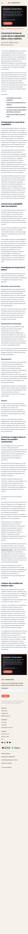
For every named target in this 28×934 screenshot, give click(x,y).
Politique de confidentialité (8, 756)
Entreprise (3, 725)
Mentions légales (5, 753)
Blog (2, 29)
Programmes (4, 713)
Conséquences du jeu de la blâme (16, 107)
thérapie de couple (6, 550)
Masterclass (4, 710)
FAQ (2, 739)
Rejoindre (7, 23)
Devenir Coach (5, 736)
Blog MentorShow (5, 716)
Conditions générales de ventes (9, 760)
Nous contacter (5, 734)
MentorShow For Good (6, 727)
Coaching (3, 722)
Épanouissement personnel (14, 29)
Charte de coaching (6, 763)
